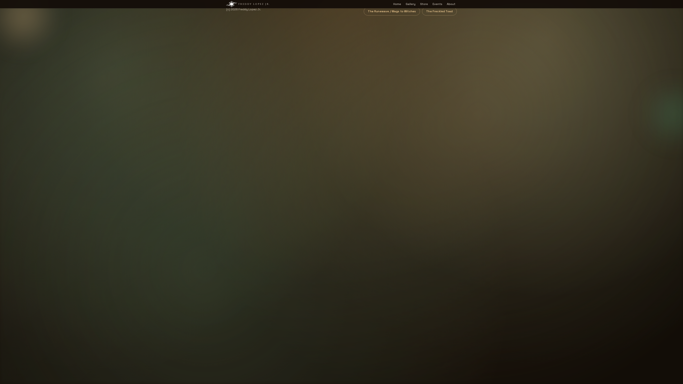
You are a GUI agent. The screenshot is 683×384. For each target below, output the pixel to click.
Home (397, 4)
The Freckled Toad (439, 11)
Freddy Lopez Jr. (254, 4)
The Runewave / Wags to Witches (392, 11)
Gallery (410, 4)
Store (424, 4)
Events (437, 4)
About (451, 4)
